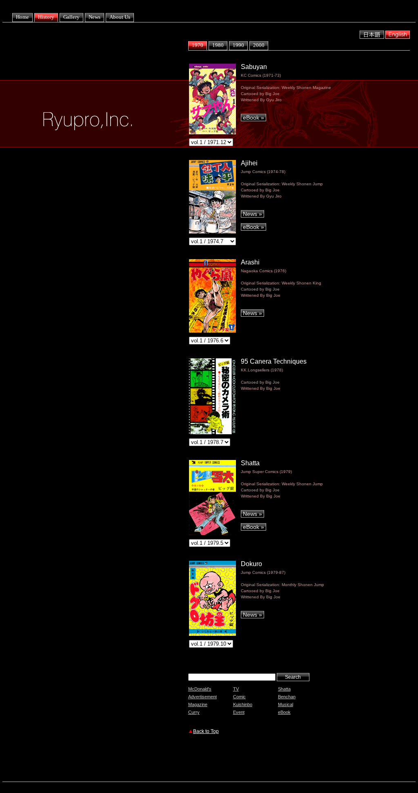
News (94, 17)
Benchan (287, 696)
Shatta (284, 688)
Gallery (71, 17)
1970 (197, 45)
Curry (194, 712)
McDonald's (199, 688)
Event (239, 712)
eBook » (253, 117)
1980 (218, 45)
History (46, 17)
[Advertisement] (283, 759)
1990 (238, 45)
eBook (284, 712)
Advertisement (202, 696)
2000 (259, 45)
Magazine (197, 704)
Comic (239, 696)
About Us (119, 17)
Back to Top (206, 731)
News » (252, 214)
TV (236, 688)
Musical (285, 704)
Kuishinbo (242, 704)
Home (22, 17)
